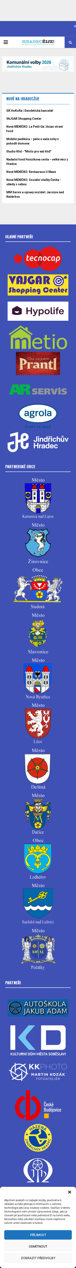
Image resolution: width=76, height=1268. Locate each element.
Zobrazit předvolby (38, 1258)
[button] (70, 1192)
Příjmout (38, 1235)
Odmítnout (38, 1246)
